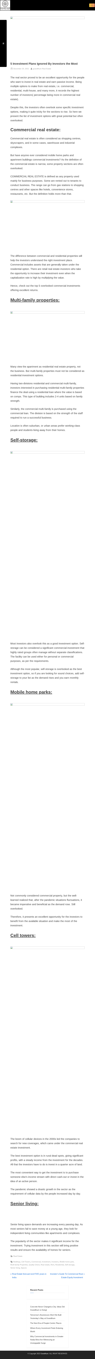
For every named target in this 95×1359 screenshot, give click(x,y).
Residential (59, 1265)
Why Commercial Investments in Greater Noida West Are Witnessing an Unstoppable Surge (46, 1339)
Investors (55, 1262)
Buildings (16, 1262)
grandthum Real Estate (42, 68)
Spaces (24, 1268)
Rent (52, 1265)
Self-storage (69, 1265)
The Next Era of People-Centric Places (45, 1323)
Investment (46, 1262)
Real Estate (17, 1256)
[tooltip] (3, 23)
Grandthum (44, 1354)
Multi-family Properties (19, 1265)
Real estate (45, 1265)
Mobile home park (67, 1262)
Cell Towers (25, 1262)
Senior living (15, 1268)
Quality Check (34, 1265)
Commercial (36, 1262)
